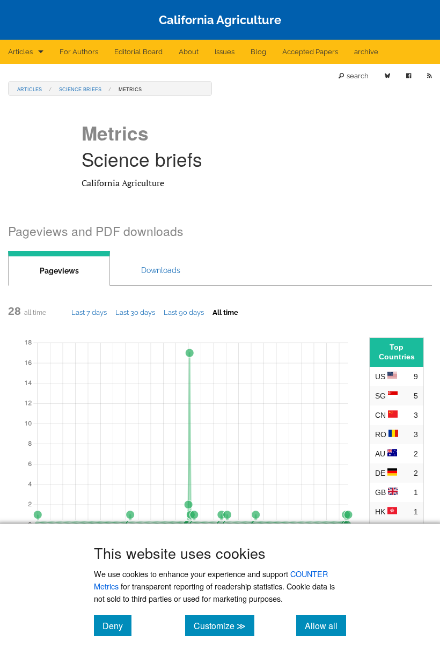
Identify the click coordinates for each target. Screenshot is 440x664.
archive (366, 52)
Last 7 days (89, 312)
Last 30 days (135, 312)
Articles (20, 52)
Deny (116, 625)
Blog (258, 52)
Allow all (325, 625)
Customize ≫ (224, 625)
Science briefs (80, 89)
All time (225, 312)
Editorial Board (138, 52)
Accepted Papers (310, 52)
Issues (224, 52)
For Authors (79, 52)
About (189, 52)
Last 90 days (184, 312)
